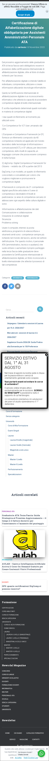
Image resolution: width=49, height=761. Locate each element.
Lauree (11, 436)
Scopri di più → (25, 15)
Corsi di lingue (8, 674)
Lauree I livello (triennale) (20, 445)
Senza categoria (12, 416)
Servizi (12, 739)
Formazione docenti (10, 685)
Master (11, 455)
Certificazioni (8, 608)
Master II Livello (16, 464)
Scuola (5, 699)
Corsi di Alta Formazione (18, 426)
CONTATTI (35, 739)
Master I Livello (16, 459)
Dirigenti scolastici (10, 678)
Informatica (17, 278)
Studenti (5, 706)
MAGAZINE (24, 739)
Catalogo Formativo (35, 733)
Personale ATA (32, 278)
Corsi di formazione (14, 411)
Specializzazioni (14, 474)
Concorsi (6, 671)
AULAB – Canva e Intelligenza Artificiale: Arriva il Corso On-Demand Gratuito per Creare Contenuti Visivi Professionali (24, 567)
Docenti (5, 582)
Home (7, 733)
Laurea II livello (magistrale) (21, 440)
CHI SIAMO (18, 733)
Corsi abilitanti (8, 611)
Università (10, 421)
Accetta (18, 758)
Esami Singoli (13, 431)
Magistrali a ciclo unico (19, 450)
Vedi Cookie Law (31, 758)
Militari (5, 692)
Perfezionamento (15, 469)
